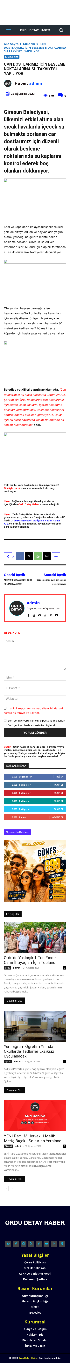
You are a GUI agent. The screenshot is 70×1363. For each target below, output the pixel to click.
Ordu (7, 967)
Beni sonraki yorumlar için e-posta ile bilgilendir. (37, 720)
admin (35, 83)
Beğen (59, 776)
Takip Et (58, 784)
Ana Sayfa (11, 44)
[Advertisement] (35, 12)
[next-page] (12, 1188)
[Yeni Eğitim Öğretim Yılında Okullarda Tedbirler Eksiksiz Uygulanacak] (35, 1026)
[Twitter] (31, 1243)
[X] (29, 556)
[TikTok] (45, 614)
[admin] (9, 83)
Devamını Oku (14, 1000)
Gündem (29, 44)
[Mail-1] (46, 1243)
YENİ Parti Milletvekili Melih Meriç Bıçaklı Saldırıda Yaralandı (33, 1138)
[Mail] (39, 614)
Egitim (8, 1061)
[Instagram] (33, 614)
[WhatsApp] (38, 556)
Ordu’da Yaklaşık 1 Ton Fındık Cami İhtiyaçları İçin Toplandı (30, 960)
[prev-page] (6, 1188)
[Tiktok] (39, 1243)
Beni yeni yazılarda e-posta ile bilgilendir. (32, 725)
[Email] (47, 556)
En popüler (12, 914)
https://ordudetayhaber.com (44, 608)
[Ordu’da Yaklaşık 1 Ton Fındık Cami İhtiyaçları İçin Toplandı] (35, 937)
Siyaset (8, 1146)
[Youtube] (56, 614)
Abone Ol (57, 817)
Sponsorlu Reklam (17, 832)
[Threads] (62, 1243)
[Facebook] (20, 556)
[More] (56, 556)
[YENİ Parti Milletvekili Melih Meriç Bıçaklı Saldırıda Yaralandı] (35, 1115)
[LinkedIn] (54, 1243)
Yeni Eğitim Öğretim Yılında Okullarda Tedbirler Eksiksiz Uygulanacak (29, 1051)
